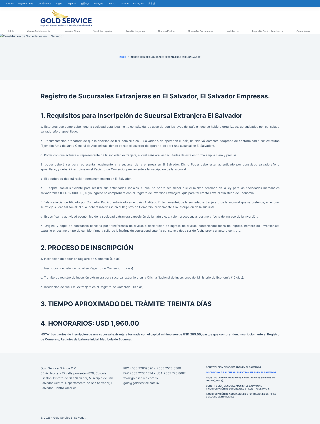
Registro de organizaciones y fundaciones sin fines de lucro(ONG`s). (240, 379)
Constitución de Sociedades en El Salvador (233, 367)
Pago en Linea (25, 3)
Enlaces (10, 3)
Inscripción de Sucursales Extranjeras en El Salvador (241, 372)
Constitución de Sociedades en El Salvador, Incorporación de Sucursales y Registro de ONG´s (238, 387)
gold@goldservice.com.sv (141, 383)
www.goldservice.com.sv (140, 378)
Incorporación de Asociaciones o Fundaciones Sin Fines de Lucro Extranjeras (241, 395)
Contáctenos (44, 3)
